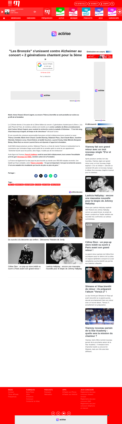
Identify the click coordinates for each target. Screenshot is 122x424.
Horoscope (114, 18)
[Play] (3, 12)
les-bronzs (38, 184)
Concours (29, 399)
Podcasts (88, 18)
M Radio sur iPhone (69, 392)
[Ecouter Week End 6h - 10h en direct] (99, 56)
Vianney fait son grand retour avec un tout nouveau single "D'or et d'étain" (98, 150)
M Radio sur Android (69, 394)
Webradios (16, 18)
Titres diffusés (13, 394)
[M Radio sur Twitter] (58, 413)
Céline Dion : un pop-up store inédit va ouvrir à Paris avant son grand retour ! (98, 246)
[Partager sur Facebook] (35, 177)
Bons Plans (30, 392)
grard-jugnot (46, 184)
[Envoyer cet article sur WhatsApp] (50, 177)
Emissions (31, 18)
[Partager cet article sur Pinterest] (45, 177)
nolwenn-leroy (19, 184)
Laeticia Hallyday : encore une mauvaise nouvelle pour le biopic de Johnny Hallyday (99, 199)
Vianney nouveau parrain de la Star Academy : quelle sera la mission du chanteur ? (99, 332)
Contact (11, 392)
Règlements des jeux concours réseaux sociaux (88, 394)
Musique (73, 18)
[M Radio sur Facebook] (53, 413)
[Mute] (34, 11)
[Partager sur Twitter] (40, 177)
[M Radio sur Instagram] (69, 413)
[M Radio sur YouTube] (64, 413)
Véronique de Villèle (24, 157)
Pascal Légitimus (31, 154)
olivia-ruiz (11, 184)
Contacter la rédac (33, 401)
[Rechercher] (112, 4)
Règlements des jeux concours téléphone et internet (88, 406)
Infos (28, 394)
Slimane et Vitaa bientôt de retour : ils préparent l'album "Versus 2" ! (98, 289)
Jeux (101, 18)
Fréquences (47, 18)
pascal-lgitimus (29, 184)
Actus (61, 18)
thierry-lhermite (55, 184)
